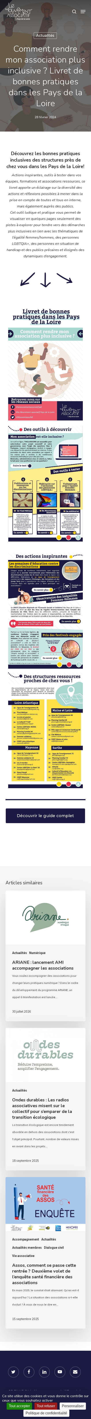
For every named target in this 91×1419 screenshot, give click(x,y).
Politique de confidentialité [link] (46, 1413)
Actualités (45, 35)
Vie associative (23, 1256)
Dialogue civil (54, 1247)
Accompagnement (25, 1239)
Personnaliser (73, 1406)
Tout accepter (19, 1406)
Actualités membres (27, 1247)
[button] (83, 11)
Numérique (37, 953)
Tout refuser (46, 1406)
